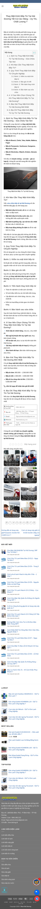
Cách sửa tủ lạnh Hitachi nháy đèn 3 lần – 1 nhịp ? (22, 575)
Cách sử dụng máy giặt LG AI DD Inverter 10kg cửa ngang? (30, 532)
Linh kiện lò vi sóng (7, 853)
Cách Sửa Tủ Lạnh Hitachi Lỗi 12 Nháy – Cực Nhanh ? (22, 591)
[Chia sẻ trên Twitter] (13, 522)
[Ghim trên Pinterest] (20, 522)
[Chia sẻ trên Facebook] (10, 522)
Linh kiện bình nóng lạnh (9, 850)
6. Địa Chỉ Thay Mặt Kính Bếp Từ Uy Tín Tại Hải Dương (21, 111)
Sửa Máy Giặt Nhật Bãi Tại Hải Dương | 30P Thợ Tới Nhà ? (22, 551)
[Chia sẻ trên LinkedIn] (27, 522)
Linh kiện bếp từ (6, 846)
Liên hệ (20, 903)
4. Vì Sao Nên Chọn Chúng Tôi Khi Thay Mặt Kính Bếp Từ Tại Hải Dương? (21, 98)
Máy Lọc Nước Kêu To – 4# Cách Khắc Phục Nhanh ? (22, 671)
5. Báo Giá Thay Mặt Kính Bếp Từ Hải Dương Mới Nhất (21, 105)
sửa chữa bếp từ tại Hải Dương (18, 203)
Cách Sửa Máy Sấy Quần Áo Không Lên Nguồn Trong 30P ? (23, 599)
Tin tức (22, 902)
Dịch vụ (16, 902)
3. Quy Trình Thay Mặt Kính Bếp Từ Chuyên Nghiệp (22, 72)
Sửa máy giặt (5, 872)
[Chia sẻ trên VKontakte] (24, 522)
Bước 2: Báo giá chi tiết (22, 82)
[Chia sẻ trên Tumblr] (30, 522)
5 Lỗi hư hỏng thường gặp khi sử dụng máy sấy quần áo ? (23, 607)
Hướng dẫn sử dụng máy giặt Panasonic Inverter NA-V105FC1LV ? (10, 532)
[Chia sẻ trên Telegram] (34, 522)
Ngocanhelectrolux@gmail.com (16, 820)
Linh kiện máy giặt (7, 842)
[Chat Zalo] (37, 892)
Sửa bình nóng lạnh (8, 879)
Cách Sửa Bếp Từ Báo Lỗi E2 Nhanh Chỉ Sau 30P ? (22, 647)
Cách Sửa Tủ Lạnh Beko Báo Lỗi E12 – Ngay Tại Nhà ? (22, 559)
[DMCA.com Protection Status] (4, 890)
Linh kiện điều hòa (7, 835)
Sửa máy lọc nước (7, 883)
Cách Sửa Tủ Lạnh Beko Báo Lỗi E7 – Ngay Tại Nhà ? (22, 639)
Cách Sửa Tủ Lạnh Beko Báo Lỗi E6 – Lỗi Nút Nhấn (22, 655)
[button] (2, 6)
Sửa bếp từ (5, 876)
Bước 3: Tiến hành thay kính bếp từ (24, 85)
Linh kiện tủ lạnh (7, 839)
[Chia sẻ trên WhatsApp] (6, 522)
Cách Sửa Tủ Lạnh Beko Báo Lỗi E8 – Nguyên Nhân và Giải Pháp (23, 583)
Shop (11, 902)
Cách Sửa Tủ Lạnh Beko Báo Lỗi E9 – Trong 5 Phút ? (23, 567)
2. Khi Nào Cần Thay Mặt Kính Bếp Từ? (21, 66)
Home (6, 902)
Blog (34, 902)
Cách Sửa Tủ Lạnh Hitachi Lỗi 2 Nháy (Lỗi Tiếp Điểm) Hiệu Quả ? (23, 615)
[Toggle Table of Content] (33, 52)
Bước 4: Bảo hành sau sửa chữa (24, 91)
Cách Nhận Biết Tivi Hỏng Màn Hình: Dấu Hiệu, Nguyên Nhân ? (23, 631)
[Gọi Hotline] (37, 898)
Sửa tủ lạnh (5, 868)
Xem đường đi (13, 822)
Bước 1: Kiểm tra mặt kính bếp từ (23, 77)
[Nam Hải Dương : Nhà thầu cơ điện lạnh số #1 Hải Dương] (20, 6)
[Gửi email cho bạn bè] (17, 522)
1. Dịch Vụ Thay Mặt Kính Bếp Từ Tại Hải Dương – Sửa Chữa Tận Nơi (22, 59)
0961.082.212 (16, 817)
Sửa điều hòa (6, 864)
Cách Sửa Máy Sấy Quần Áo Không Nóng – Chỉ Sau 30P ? (22, 662)
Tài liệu (29, 902)
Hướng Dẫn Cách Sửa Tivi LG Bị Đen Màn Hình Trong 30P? (21, 623)
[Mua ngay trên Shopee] (36, 882)
